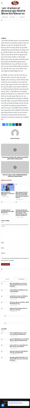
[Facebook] (3, 124)
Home (5, 403)
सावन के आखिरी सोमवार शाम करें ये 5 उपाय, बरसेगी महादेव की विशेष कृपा (18, 333)
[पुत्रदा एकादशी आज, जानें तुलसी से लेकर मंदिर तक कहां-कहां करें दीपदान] (5, 347)
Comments (21, 279)
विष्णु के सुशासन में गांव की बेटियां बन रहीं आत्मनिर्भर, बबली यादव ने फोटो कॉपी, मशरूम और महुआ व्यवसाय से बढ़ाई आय (22, 195)
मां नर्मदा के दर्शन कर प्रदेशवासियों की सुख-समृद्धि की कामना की (7, 211)
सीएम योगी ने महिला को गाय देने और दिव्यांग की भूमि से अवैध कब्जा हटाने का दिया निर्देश (18, 285)
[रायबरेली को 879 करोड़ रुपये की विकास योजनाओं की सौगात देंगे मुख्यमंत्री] (5, 298)
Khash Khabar (5, 17)
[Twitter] (7, 124)
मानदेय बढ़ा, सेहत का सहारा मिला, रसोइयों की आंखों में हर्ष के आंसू (19, 303)
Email (2, 248)
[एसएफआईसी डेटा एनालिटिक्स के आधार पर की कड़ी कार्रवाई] (5, 292)
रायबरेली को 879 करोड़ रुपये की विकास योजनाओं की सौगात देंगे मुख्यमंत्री (19, 297)
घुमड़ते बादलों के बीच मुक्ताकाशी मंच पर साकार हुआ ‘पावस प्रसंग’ (7, 194)
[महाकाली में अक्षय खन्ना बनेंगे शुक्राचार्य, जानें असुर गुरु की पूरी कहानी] (5, 353)
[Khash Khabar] (15, 3)
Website (3, 253)
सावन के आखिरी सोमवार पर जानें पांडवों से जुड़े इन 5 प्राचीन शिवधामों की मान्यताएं (19, 339)
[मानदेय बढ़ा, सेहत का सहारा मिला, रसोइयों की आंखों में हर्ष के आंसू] (5, 304)
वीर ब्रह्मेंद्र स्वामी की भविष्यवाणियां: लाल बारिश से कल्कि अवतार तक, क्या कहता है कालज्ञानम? (19, 359)
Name (3, 242)
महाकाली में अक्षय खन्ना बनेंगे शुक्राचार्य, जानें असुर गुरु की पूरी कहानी (19, 352)
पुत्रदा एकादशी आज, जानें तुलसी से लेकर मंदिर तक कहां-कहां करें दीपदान (19, 346)
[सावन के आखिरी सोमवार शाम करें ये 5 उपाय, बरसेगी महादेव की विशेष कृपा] (5, 334)
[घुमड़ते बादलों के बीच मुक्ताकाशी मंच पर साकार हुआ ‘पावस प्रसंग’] (7, 187)
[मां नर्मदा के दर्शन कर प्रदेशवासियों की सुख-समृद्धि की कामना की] (7, 205)
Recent (7, 279)
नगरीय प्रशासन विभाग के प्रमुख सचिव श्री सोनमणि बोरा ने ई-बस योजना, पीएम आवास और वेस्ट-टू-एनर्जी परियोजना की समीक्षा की (22, 212)
